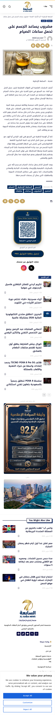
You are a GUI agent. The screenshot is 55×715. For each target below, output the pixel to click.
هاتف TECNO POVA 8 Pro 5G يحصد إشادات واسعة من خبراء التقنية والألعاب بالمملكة (23, 365)
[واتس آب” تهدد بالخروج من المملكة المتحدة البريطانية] (9, 529)
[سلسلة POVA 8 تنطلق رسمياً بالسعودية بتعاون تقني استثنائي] (47, 381)
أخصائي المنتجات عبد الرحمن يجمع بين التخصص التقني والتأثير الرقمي (23, 330)
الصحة (49, 21)
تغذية (44, 21)
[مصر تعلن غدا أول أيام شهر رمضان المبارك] (9, 544)
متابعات (19, 191)
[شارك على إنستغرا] (24, 268)
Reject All (27, 709)
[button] (50, 6)
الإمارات (12, 580)
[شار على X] (31, 268)
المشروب (38, 191)
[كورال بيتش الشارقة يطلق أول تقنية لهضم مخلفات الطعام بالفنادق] (47, 344)
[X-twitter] (32, 634)
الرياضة (12, 562)
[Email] (42, 45)
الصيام (12, 187)
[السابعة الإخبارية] (27, 6)
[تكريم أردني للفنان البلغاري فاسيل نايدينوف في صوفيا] (47, 284)
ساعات (28, 191)
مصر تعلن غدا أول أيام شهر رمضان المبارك (35, 544)
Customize (27, 702)
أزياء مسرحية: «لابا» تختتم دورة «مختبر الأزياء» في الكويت (25, 300)
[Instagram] (36, 634)
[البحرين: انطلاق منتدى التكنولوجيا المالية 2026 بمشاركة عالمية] (47, 314)
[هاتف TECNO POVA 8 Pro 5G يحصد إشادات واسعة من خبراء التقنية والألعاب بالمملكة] (47, 362)
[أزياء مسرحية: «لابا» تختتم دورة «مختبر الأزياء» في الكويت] (47, 299)
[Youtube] (27, 634)
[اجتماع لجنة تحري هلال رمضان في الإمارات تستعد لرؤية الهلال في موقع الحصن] (9, 578)
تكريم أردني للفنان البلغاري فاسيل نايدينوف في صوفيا (23, 286)
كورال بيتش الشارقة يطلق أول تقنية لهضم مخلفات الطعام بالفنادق (25, 347)
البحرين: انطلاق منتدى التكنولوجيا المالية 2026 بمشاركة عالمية (24, 315)
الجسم (38, 187)
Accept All (27, 695)
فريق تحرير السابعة (37, 37)
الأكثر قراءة (10, 547)
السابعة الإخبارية (25, 187)
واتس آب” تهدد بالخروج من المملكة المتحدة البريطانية (38, 529)
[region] (27, 693)
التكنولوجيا (11, 532)
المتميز (48, 191)
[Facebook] (18, 634)
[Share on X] (47, 45)
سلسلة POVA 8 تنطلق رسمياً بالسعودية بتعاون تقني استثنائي (24, 382)
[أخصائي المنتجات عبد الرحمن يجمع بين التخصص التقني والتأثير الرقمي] (47, 329)
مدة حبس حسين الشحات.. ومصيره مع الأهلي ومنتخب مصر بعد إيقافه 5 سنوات (35, 561)
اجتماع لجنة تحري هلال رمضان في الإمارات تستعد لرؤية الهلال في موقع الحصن (35, 580)
